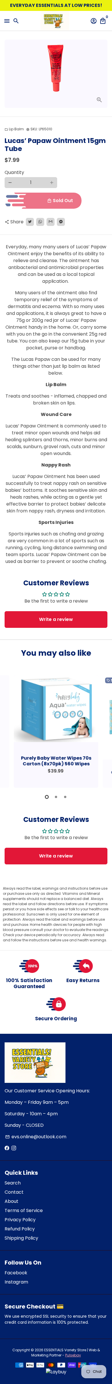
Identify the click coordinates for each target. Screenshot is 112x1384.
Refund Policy (20, 1229)
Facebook (16, 1272)
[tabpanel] (56, 731)
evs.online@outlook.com (35, 1136)
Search (13, 1183)
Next (101, 730)
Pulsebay (73, 1355)
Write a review (56, 619)
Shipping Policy (21, 1238)
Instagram (16, 1282)
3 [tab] (65, 797)
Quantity (14, 172)
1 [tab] (47, 797)
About (11, 1201)
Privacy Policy (20, 1219)
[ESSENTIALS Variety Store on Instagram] (13, 1148)
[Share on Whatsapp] (40, 222)
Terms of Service (24, 1210)
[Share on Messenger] (61, 222)
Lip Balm (14, 129)
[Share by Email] (51, 222)
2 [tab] (56, 797)
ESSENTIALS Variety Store (65, 1350)
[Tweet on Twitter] (30, 222)
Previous (10, 730)
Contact (14, 1192)
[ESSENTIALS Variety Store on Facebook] (7, 1148)
